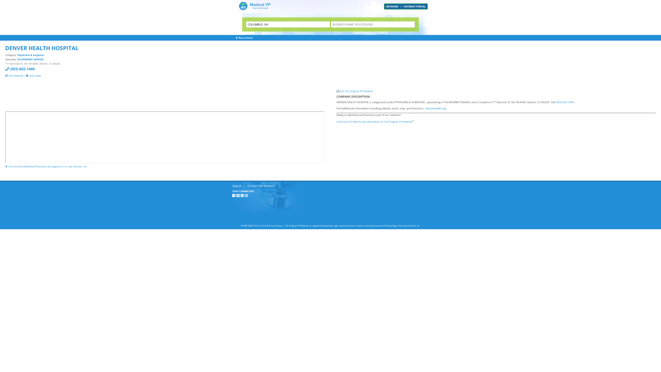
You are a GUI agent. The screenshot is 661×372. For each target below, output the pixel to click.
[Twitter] (239, 195)
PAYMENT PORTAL (415, 6)
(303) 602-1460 (22, 68)
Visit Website (15, 75)
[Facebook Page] (234, 195)
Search (236, 186)
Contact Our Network (261, 186)
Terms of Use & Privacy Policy (267, 225)
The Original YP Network (296, 225)
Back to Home (245, 37)
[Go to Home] (254, 7)
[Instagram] (247, 195)
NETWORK (392, 6)
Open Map (34, 75)
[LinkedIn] (243, 195)
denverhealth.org (436, 108)
